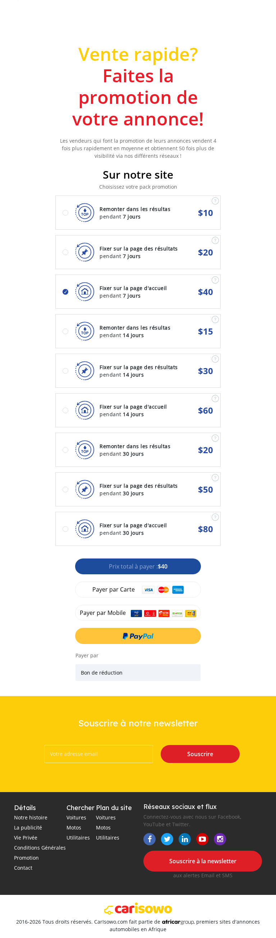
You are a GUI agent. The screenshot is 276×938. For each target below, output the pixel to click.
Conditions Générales (40, 847)
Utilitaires (78, 837)
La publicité (28, 827)
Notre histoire (30, 817)
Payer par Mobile (103, 613)
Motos (73, 827)
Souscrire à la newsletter (202, 861)
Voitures (76, 817)
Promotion (26, 857)
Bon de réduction (102, 672)
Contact (23, 867)
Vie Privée (25, 837)
